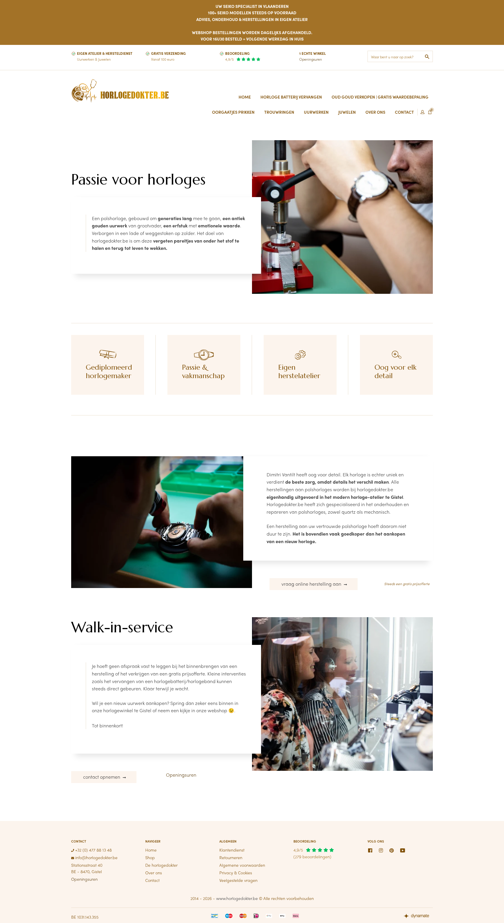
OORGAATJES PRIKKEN (233, 112)
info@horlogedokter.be (96, 857)
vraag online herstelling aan (311, 583)
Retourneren (230, 857)
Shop (150, 857)
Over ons (153, 872)
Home (245, 97)
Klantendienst (231, 850)
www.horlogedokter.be (237, 898)
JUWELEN (347, 112)
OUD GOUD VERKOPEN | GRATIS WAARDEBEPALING (380, 97)
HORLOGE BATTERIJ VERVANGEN (291, 97)
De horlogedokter (161, 865)
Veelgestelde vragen (238, 880)
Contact (152, 880)
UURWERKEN (316, 112)
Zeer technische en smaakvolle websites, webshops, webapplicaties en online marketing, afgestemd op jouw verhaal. (418, 917)
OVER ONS (375, 112)
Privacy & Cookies (235, 872)
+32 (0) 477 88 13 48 (93, 850)
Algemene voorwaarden (242, 865)
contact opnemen (102, 776)
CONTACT (404, 112)
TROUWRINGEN (279, 112)
